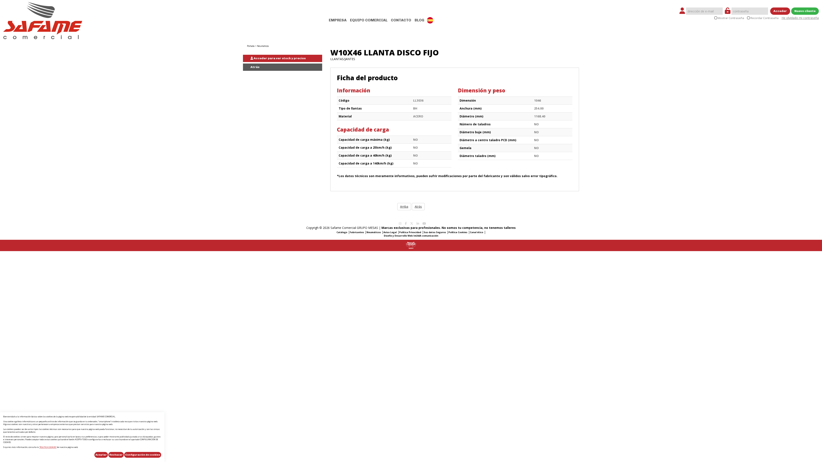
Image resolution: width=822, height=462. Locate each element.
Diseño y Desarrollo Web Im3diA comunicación (411, 235)
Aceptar (101, 454)
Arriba (404, 206)
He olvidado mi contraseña (800, 18)
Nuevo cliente (805, 11)
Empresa (338, 20)
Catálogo (342, 232)
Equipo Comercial (368, 20)
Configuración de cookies (142, 454)
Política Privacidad (410, 232)
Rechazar (116, 454)
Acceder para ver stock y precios (279, 58)
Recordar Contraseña (765, 18)
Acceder (780, 11)
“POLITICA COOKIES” (48, 447)
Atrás (254, 67)
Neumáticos (263, 45)
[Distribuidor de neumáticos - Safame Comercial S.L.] (42, 19)
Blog (419, 20)
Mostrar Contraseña (731, 18)
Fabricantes (357, 232)
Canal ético (476, 232)
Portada (251, 45)
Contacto (401, 20)
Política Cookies (457, 232)
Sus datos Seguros (435, 232)
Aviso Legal (390, 232)
